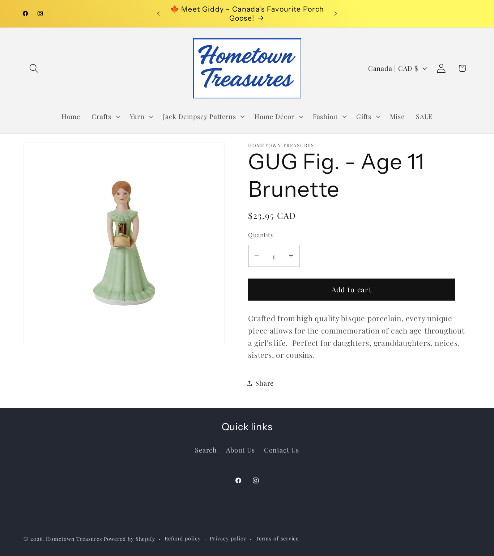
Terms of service (277, 538)
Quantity (261, 235)
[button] (34, 68)
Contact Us (281, 449)
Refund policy (183, 538)
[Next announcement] (336, 13)
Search (206, 449)
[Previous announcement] (158, 13)
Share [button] (264, 382)
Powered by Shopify (129, 538)
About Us (240, 449)
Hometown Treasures (74, 538)
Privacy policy (228, 538)
